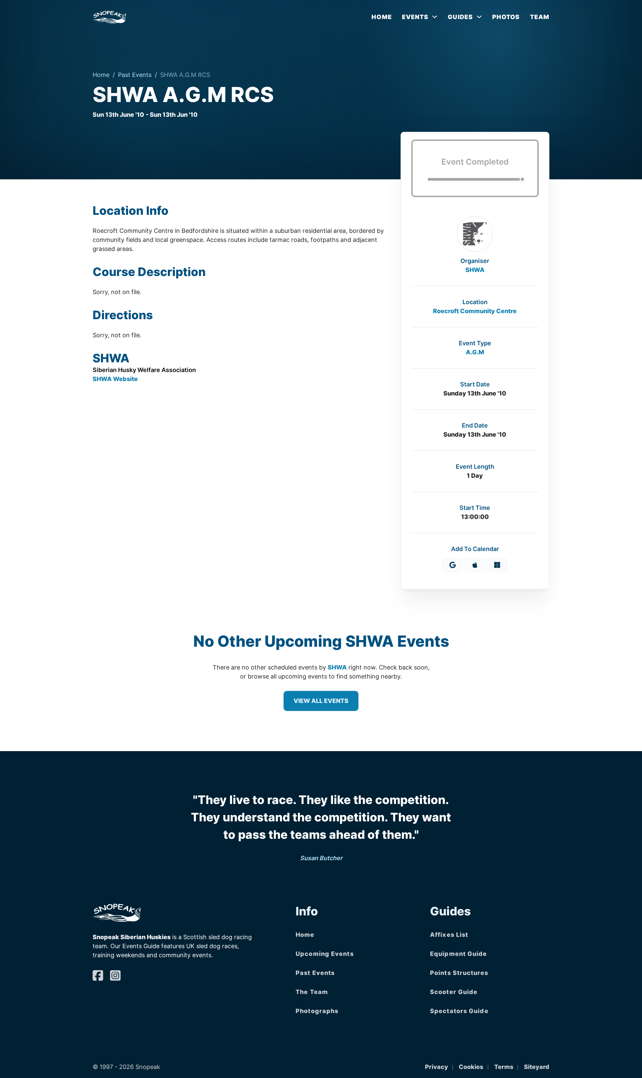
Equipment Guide (458, 953)
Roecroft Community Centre (475, 311)
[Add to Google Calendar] (452, 565)
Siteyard (536, 1066)
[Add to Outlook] (497, 565)
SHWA (475, 269)
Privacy (436, 1066)
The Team (312, 991)
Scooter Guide (453, 991)
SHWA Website (115, 378)
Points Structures (459, 972)
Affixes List (449, 934)
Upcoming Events (325, 953)
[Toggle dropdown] (435, 17)
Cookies (471, 1066)
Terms (503, 1066)
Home (381, 16)
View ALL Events (321, 700)
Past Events (134, 74)
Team (539, 16)
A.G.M (475, 352)
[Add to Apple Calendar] (474, 565)
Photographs (317, 1010)
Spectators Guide (459, 1010)
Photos (506, 16)
